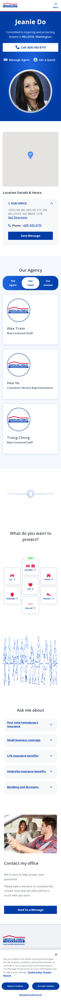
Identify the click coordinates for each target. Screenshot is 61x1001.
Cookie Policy (35, 972)
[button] (30, 155)
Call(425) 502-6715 (33, 47)
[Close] (56, 954)
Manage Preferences (30, 994)
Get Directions (17, 217)
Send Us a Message (31, 910)
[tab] (13, 283)
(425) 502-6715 (32, 225)
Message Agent (19, 60)
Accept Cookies (46, 986)
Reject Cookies (15, 986)
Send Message (30, 236)
